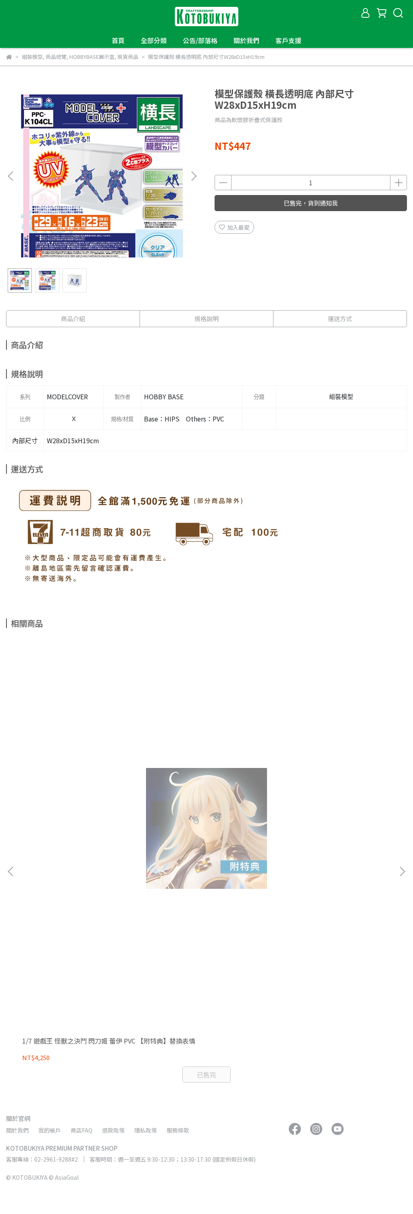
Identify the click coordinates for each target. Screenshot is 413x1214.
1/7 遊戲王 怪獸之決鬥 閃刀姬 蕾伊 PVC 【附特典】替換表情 (108, 1041)
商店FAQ (81, 1130)
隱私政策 (145, 1130)
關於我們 (246, 40)
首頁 (118, 40)
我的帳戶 (49, 1130)
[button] (193, 176)
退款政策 (113, 1130)
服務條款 (178, 1130)
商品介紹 (73, 318)
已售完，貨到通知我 (311, 203)
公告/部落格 (200, 40)
